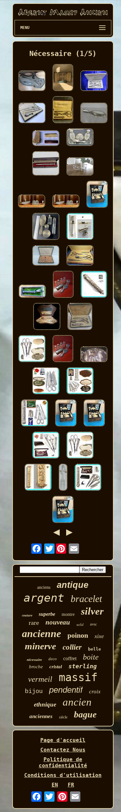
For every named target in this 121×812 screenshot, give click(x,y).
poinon (77, 635)
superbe (47, 614)
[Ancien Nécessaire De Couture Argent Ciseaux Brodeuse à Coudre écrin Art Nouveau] (80, 381)
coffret (69, 658)
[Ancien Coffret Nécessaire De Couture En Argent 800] (46, 317)
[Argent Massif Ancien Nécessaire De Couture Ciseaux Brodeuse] (80, 317)
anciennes (41, 716)
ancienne (41, 633)
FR (71, 785)
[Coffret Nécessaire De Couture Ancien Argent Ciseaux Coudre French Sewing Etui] (31, 349)
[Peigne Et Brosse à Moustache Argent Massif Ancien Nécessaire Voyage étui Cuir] (45, 138)
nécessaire (34, 659)
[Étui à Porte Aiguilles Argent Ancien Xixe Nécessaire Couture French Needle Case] (94, 285)
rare (34, 622)
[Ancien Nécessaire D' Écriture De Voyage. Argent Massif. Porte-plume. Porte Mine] (45, 164)
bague (85, 714)
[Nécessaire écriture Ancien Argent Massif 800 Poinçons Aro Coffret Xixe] (31, 113)
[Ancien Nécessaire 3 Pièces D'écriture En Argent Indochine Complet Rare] (31, 202)
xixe (99, 636)
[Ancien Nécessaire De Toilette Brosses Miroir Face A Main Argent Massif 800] (93, 354)
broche (36, 666)
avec (93, 623)
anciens (43, 587)
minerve (40, 646)
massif (78, 677)
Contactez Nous (63, 750)
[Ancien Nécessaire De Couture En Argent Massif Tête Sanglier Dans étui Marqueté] (32, 292)
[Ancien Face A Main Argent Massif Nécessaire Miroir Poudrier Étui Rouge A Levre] (93, 113)
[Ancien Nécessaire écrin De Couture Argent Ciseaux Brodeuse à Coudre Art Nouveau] (45, 446)
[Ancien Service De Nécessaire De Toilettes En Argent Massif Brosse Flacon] (45, 227)
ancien (77, 702)
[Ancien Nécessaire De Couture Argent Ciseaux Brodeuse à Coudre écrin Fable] (34, 413)
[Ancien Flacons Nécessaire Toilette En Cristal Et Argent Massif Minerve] (80, 167)
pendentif (66, 690)
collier (72, 647)
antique (72, 585)
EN (55, 785)
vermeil (40, 679)
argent (44, 597)
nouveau (57, 622)
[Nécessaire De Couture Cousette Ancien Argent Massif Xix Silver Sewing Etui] (80, 227)
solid (80, 624)
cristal (55, 666)
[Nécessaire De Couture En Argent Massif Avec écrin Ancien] (63, 110)
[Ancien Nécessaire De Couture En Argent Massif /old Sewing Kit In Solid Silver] (31, 81)
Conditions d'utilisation (63, 775)
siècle (63, 717)
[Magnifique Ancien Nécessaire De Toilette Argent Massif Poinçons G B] (63, 285)
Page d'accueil (63, 740)
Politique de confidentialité (63, 762)
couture (27, 615)
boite (91, 657)
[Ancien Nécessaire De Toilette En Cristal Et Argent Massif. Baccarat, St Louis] (80, 137)
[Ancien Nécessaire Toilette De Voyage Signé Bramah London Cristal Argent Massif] (97, 195)
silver (92, 611)
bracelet (86, 598)
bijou (34, 691)
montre (68, 614)
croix (95, 692)
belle (94, 649)
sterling (82, 666)
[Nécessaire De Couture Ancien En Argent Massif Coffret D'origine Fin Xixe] (63, 78)
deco (52, 658)
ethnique (45, 704)
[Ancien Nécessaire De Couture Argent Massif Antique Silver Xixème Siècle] (45, 256)
